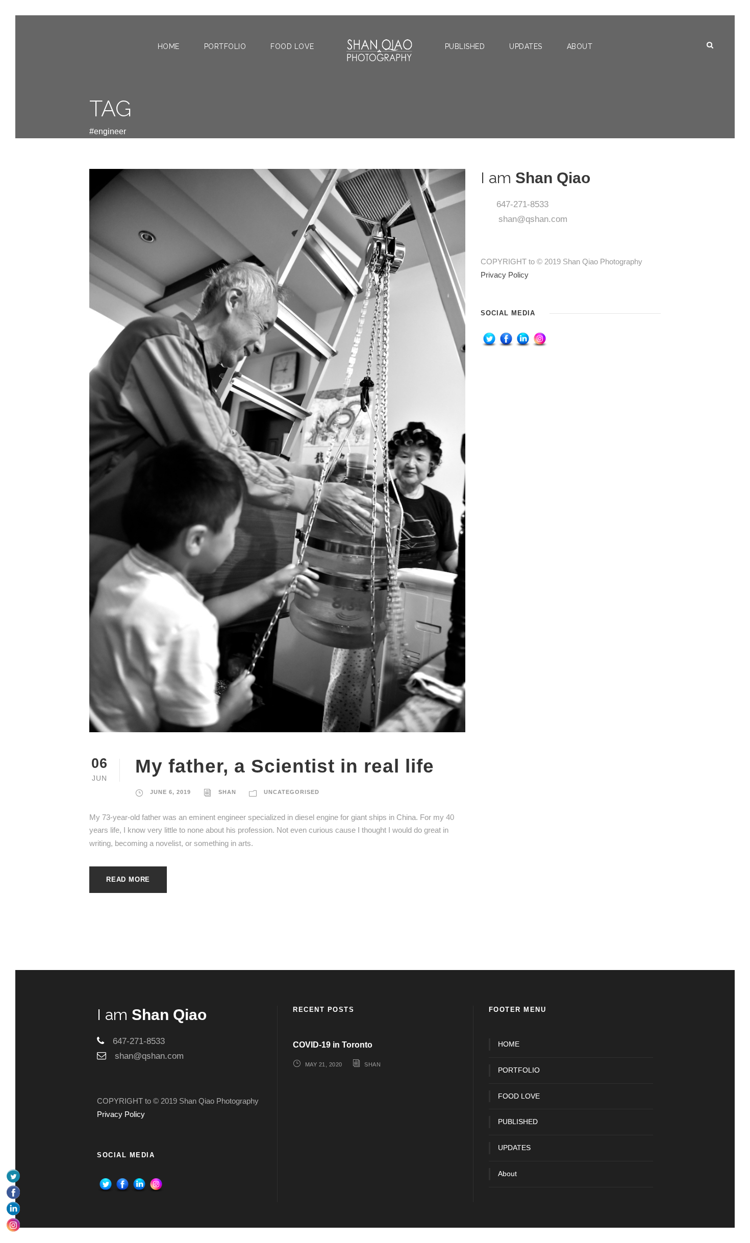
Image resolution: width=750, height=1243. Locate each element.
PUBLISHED (465, 46)
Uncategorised (291, 792)
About (580, 46)
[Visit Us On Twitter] (489, 339)
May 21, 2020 (323, 1064)
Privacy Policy (505, 274)
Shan (227, 792)
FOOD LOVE (292, 46)
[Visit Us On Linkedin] (522, 339)
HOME (169, 46)
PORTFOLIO (225, 46)
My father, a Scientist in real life (284, 766)
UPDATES (525, 46)
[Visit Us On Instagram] (539, 339)
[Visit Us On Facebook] (505, 339)
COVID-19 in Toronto (332, 1044)
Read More (128, 879)
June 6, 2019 (170, 792)
